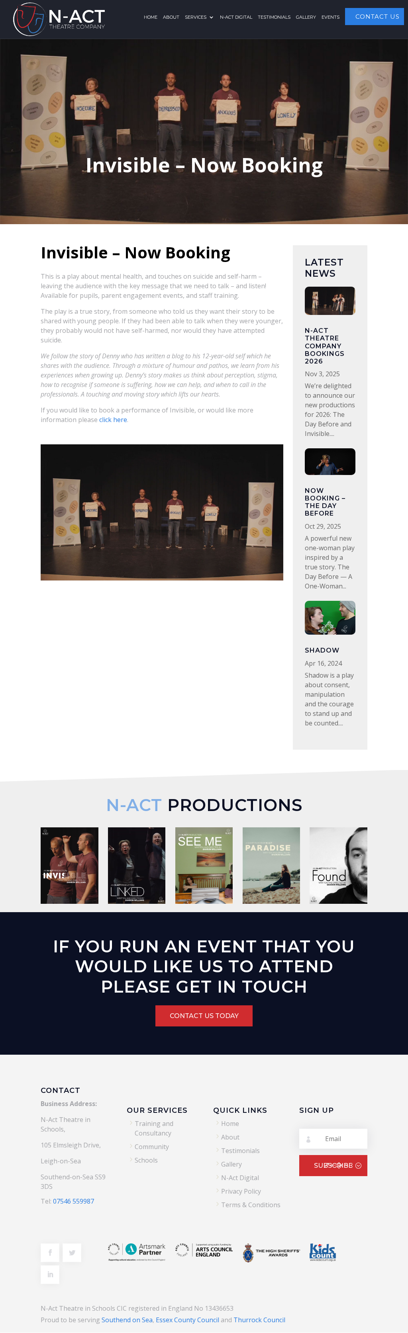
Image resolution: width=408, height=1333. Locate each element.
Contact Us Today (204, 1016)
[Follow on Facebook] (50, 1252)
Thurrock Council (259, 1319)
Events (330, 17)
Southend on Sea (127, 1319)
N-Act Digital (236, 17)
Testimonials (274, 17)
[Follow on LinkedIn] (50, 1274)
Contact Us (377, 16)
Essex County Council (187, 1319)
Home (150, 17)
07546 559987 (73, 1201)
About (171, 17)
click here (113, 419)
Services (195, 17)
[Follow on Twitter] (72, 1252)
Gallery (306, 17)
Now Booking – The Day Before (325, 502)
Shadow (322, 650)
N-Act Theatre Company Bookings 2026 (325, 346)
